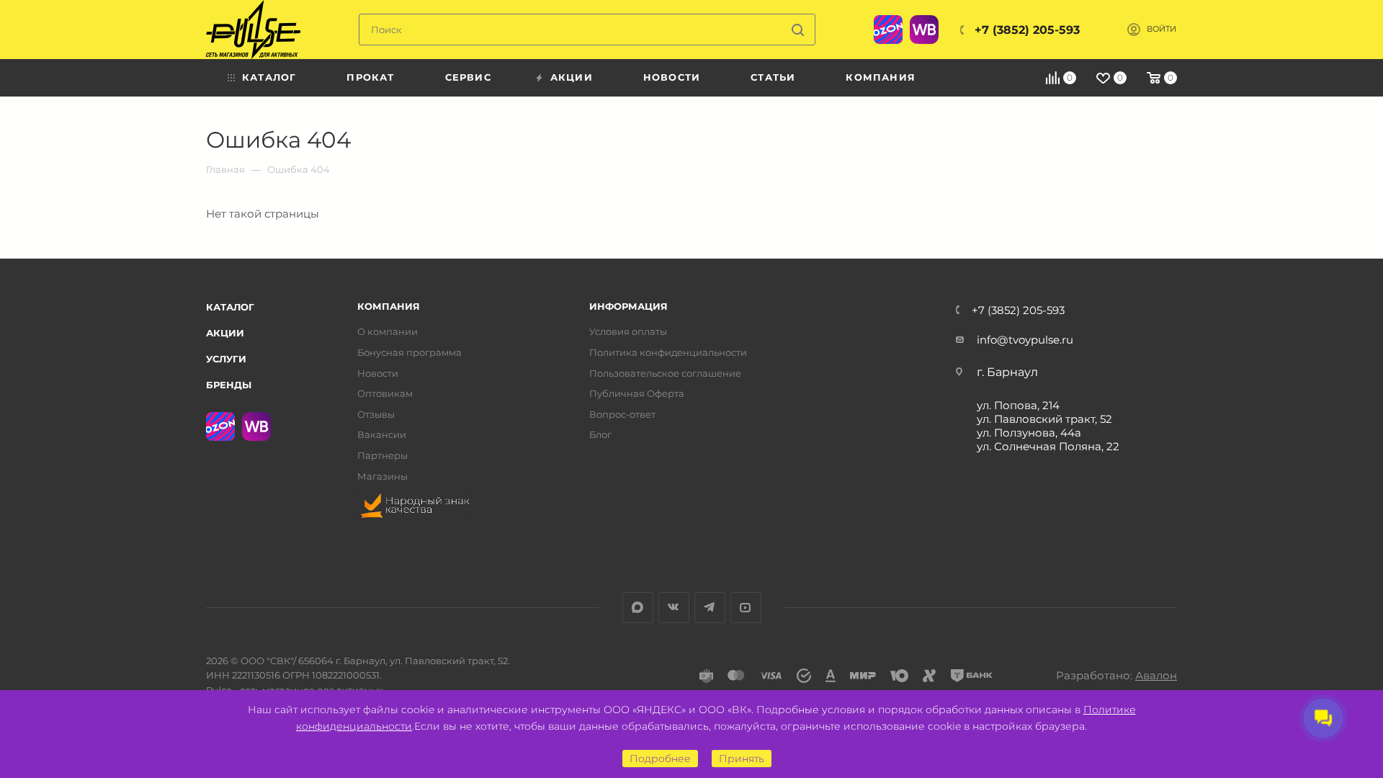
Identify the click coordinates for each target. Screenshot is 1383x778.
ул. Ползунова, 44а (1029, 432)
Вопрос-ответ (622, 414)
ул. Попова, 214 (1018, 405)
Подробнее (660, 758)
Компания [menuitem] (881, 77)
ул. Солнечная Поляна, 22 (1048, 446)
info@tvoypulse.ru (1025, 339)
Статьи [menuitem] (773, 77)
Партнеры (382, 455)
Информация (628, 306)
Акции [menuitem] (571, 77)
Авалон (1156, 675)
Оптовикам (385, 393)
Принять (741, 758)
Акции (225, 333)
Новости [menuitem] (671, 77)
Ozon (888, 29)
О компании (387, 331)
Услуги (226, 359)
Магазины (382, 476)
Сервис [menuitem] (468, 77)
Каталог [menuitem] (269, 77)
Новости (377, 373)
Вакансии (381, 434)
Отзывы (376, 414)
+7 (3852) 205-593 (1027, 30)
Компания (388, 306)
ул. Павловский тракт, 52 (1044, 419)
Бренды (228, 384)
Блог (600, 434)
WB (924, 29)
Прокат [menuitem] (370, 77)
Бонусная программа (409, 352)
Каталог (230, 307)
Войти (1161, 29)
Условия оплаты (628, 331)
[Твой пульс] (253, 29)
